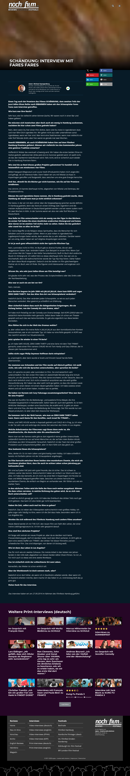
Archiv (12, 739)
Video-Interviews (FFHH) (39, 734)
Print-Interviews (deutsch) (40, 743)
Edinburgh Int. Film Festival (69, 746)
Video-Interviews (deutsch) (40, 725)
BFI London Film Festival (68, 750)
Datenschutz (82, 758)
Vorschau (14, 734)
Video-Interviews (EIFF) (38, 739)
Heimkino (14, 748)
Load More (65, 704)
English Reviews (17, 743)
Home (12, 725)
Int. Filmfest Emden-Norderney (66, 740)
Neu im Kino (15, 730)
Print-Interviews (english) (39, 748)
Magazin (13, 752)
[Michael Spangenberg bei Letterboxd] (68, 88)
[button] (92, 70)
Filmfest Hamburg (66, 730)
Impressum (74, 758)
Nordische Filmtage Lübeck (69, 734)
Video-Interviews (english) (40, 730)
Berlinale (62, 725)
